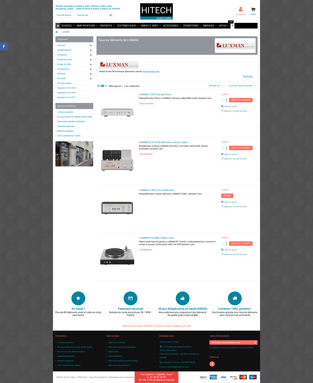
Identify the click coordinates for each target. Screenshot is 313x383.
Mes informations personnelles (123, 361)
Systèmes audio (64, 59)
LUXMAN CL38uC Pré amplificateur (157, 190)
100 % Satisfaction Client (68, 135)
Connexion (241, 14)
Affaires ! (61, 73)
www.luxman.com (151, 71)
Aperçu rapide (230, 106)
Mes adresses (115, 356)
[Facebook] (212, 364)
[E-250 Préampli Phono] (117, 112)
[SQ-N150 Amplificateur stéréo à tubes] (117, 160)
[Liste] (102, 86)
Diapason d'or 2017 (66, 97)
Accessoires (63, 69)
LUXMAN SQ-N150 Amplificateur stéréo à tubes (163, 142)
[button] (67, 26)
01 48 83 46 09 (157, 377)
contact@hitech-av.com (178, 367)
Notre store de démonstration (71, 121)
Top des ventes (64, 83)
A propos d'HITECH (66, 106)
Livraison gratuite (65, 112)
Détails (249, 76)
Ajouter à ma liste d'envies (235, 111)
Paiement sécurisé (65, 126)
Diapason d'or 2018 (66, 92)
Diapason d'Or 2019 (66, 88)
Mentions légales (65, 131)
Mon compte (113, 336)
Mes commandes (117, 342)
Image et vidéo (64, 64)
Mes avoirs (114, 351)
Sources (61, 45)
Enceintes (61, 55)
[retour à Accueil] (56, 32)
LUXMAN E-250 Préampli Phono (155, 94)
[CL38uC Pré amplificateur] (117, 208)
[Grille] (98, 86)
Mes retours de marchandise (122, 347)
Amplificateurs (64, 50)
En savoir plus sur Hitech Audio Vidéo (74, 117)
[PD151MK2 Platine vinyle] (117, 255)
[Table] (106, 86)
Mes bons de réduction (119, 365)
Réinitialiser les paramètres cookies (125, 377)
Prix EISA (61, 78)
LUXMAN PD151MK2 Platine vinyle (156, 238)
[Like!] (232, 26)
